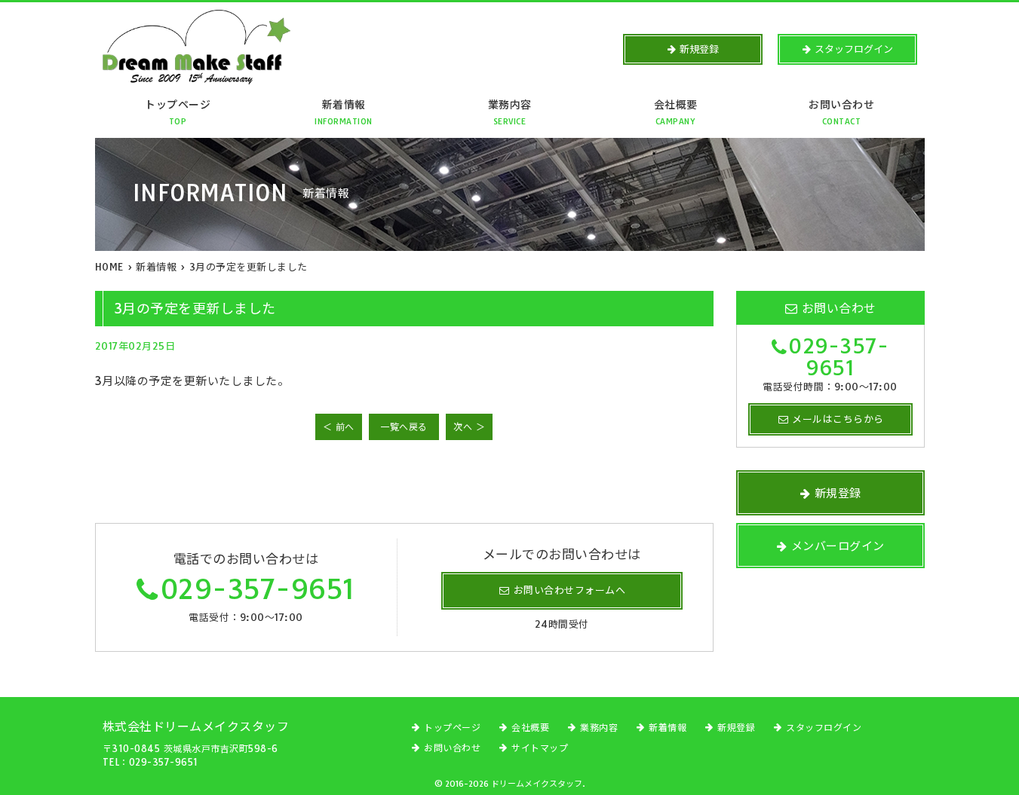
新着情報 (344, 112)
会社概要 (676, 112)
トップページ (177, 112)
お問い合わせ (841, 112)
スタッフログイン (823, 727)
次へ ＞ (469, 427)
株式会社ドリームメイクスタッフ (196, 726)
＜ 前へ (339, 427)
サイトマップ (539, 748)
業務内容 (510, 112)
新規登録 (736, 727)
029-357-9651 (258, 589)
